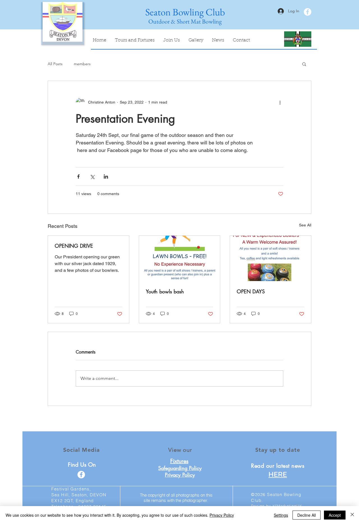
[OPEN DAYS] (270, 258)
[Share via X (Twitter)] (92, 176)
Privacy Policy (222, 515)
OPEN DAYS (251, 291)
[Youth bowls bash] (179, 258)
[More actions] (280, 102)
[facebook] (307, 12)
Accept (335, 515)
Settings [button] (281, 515)
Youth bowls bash (165, 291)
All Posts (55, 63)
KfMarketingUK (287, 506)
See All (305, 225)
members (82, 63)
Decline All (306, 515)
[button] (304, 64)
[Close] (352, 515)
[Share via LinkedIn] (106, 176)
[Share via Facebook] (78, 176)
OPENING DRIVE (74, 245)
